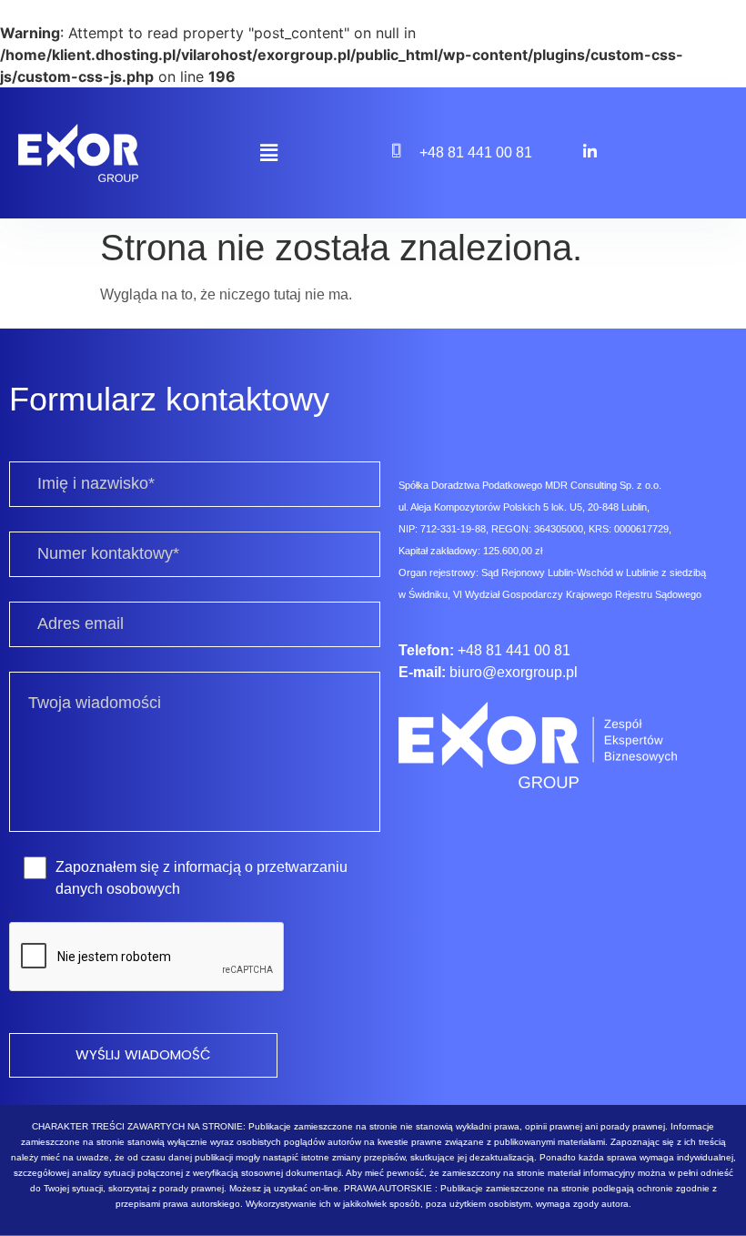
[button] (268, 153)
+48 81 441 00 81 (475, 152)
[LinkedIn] (589, 151)
